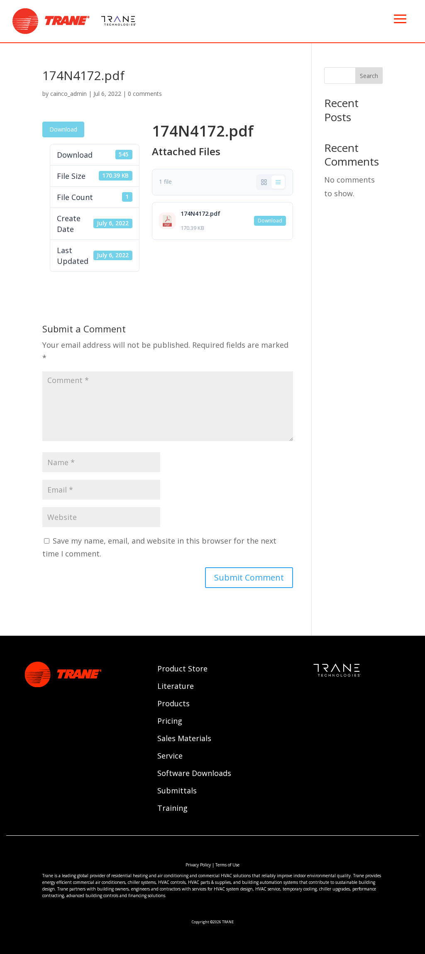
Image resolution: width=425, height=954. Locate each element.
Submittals (177, 791)
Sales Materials (184, 739)
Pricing (169, 722)
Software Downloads (194, 774)
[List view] (278, 182)
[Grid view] (264, 182)
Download (63, 129)
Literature (175, 687)
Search (369, 76)
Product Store (182, 669)
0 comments (145, 94)
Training (172, 809)
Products (173, 704)
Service (170, 757)
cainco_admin (68, 94)
